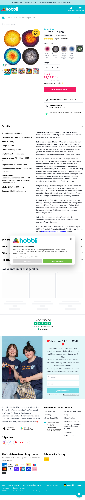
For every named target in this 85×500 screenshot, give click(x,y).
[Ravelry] (27, 442)
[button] (80, 9)
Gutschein (68, 432)
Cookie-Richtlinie (13, 485)
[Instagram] (4, 442)
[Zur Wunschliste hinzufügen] (80, 89)
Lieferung (47, 414)
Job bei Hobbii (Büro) (52, 418)
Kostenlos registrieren (73, 411)
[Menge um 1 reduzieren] (46, 67)
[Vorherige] (4, 47)
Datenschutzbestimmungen (71, 395)
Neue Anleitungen (71, 421)
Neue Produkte (70, 418)
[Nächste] (39, 47)
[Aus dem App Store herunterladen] (10, 428)
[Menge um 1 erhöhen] (57, 67)
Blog (66, 414)
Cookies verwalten (19, 488)
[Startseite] (2, 24)
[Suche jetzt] (80, 17)
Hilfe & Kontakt (50, 411)
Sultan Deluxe (10, 24)
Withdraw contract (52, 485)
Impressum (5, 488)
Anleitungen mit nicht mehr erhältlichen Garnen (72, 426)
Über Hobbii (69, 435)
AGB (3, 485)
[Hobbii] (9, 9)
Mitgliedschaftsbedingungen (32, 485)
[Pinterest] (15, 442)
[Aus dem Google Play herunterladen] (27, 428)
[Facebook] (9, 442)
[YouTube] (21, 442)
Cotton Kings (49, 29)
